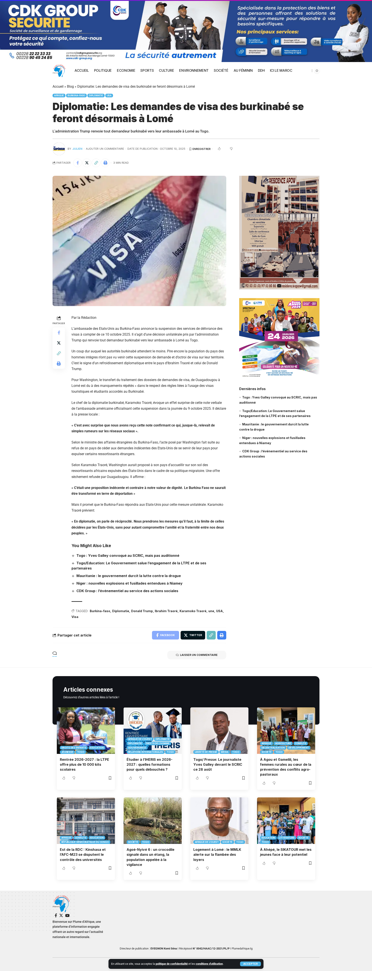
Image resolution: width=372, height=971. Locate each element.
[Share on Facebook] (77, 163)
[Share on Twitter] (86, 163)
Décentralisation (273, 747)
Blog (70, 86)
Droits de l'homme (158, 743)
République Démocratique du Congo (85, 841)
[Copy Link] (96, 163)
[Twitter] (61, 915)
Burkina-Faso (76, 95)
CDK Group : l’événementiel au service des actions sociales (127, 591)
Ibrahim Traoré (166, 611)
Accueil (58, 86)
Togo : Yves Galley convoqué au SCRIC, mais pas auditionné (127, 555)
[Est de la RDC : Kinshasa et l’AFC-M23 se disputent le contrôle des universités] (86, 820)
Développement (298, 747)
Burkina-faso (100, 611)
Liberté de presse (206, 751)
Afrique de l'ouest (140, 739)
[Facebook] (56, 915)
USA (109, 95)
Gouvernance (137, 747)
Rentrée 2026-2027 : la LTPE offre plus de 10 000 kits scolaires (84, 764)
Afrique (59, 95)
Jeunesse (67, 751)
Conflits (300, 743)
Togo (80, 751)
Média (224, 751)
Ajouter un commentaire (105, 148)
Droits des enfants (74, 747)
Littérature (286, 837)
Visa (74, 617)
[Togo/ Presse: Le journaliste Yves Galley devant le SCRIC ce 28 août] (219, 730)
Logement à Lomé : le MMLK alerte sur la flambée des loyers (217, 854)
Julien (77, 148)
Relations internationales (145, 751)
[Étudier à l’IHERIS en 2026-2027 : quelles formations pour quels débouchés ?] (153, 730)
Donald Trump (142, 611)
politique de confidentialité (172, 963)
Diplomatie (96, 95)
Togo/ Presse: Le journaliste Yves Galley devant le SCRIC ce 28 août (217, 764)
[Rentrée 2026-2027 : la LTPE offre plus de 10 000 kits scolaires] (86, 730)
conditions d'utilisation (209, 963)
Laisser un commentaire (199, 655)
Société (267, 751)
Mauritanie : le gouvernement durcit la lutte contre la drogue (128, 576)
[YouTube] (67, 915)
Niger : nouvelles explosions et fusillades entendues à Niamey (129, 583)
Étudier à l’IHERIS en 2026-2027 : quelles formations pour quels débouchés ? (149, 764)
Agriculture (283, 743)
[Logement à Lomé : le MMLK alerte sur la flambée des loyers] (219, 820)
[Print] (105, 163)
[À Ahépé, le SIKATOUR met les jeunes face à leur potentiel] (286, 820)
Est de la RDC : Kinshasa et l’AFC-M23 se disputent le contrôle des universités (83, 854)
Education (97, 747)
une (211, 611)
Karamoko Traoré (193, 611)
